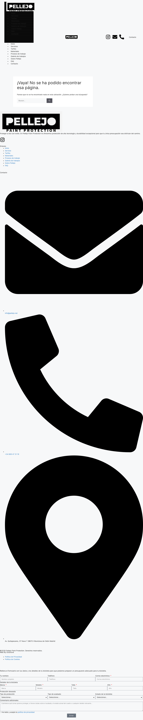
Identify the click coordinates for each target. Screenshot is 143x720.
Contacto (14, 34)
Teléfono (51, 676)
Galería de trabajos (18, 56)
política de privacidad (26, 712)
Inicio (13, 44)
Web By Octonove (7, 652)
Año (109, 685)
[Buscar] (49, 100)
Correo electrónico (102, 676)
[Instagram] (108, 36)
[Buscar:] (32, 101)
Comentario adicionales (9, 700)
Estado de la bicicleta (103, 694)
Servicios (14, 46)
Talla (74, 685)
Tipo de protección (7, 694)
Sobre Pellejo (16, 59)
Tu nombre (4, 676)
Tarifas (13, 49)
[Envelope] (114, 36)
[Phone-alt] (121, 36)
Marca (2, 685)
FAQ (12, 61)
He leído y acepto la (18, 712)
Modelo (39, 685)
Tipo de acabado (54, 694)
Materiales (15, 51)
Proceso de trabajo (18, 54)
